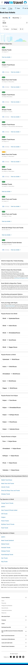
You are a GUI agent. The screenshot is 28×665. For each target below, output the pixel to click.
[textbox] (15, 23)
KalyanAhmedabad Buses (12, 407)
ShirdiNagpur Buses (10, 347)
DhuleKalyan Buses (10, 463)
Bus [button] (11, 8)
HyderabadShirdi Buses (11, 359)
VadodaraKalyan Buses (11, 470)
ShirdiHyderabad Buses (11, 318)
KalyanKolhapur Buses (11, 414)
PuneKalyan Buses (9, 441)
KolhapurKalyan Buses (11, 455)
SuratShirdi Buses (9, 381)
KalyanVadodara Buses (11, 429)
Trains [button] (18, 8)
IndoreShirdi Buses (10, 366)
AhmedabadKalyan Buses (12, 448)
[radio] (7, 18)
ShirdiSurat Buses (9, 340)
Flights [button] (4, 8)
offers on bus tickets (10, 306)
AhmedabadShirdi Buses (11, 374)
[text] (3, 8)
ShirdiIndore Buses (10, 325)
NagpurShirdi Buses (10, 388)
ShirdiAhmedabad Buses (11, 333)
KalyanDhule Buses (10, 422)
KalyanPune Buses (9, 400)
